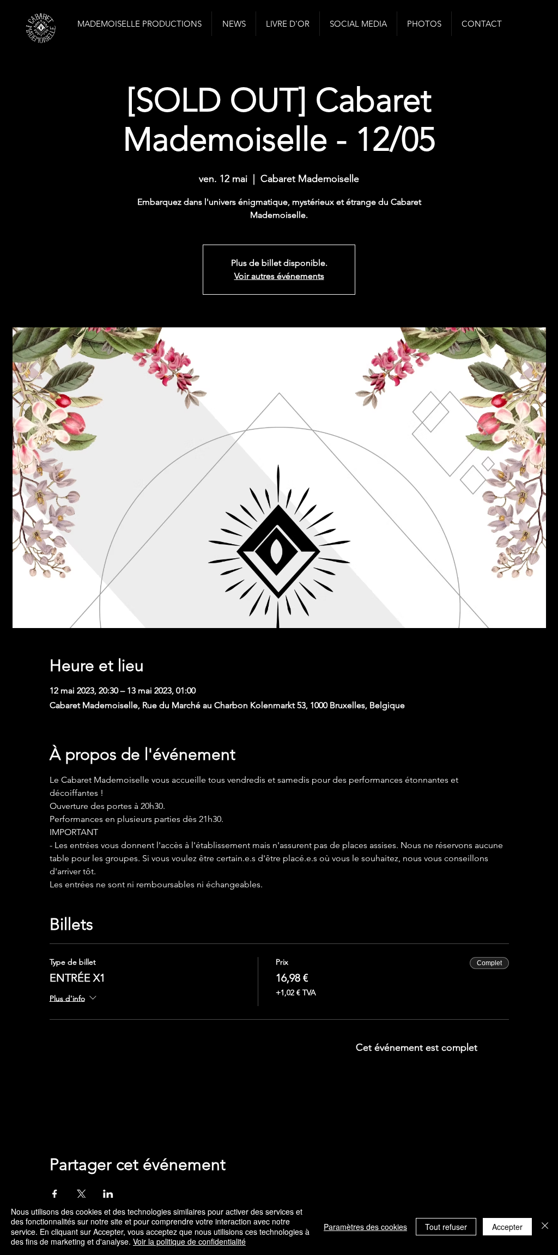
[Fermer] (544, 1226)
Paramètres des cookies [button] (365, 1226)
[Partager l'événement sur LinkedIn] (108, 1194)
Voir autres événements (279, 276)
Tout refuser (446, 1226)
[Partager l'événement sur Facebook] (55, 1194)
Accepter (507, 1226)
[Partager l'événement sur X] (81, 1194)
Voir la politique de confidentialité (189, 1241)
